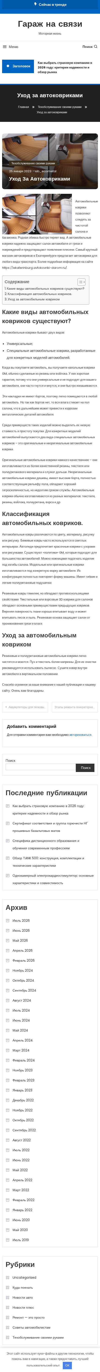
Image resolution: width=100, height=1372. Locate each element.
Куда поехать (23, 1287)
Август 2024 (22, 1000)
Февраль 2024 (24, 1060)
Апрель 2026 (23, 950)
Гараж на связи (50, 24)
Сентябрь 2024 (24, 990)
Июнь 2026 (21, 930)
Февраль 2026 (24, 960)
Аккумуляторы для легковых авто (28, 707)
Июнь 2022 (21, 1160)
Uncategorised (24, 1277)
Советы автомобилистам (31, 1327)
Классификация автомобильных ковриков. (40, 294)
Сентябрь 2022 (24, 1130)
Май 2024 (20, 1030)
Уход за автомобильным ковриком (34, 299)
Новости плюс (23, 1307)
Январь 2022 (22, 1210)
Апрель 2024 (23, 1040)
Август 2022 (22, 1140)
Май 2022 (20, 1170)
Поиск (88, 46)
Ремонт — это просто (29, 1317)
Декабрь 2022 (23, 1100)
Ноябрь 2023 (23, 1070)
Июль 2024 (21, 1010)
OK (67, 1365)
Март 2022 (21, 1190)
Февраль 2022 (23, 1200)
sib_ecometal (46, 171)
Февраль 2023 (23, 1080)
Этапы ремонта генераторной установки (76, 707)
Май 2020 (20, 1230)
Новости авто (23, 1297)
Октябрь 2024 (23, 980)
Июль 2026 (21, 920)
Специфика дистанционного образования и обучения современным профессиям (46, 844)
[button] (79, 282)
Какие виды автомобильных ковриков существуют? (45, 288)
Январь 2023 (22, 1090)
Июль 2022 (21, 1150)
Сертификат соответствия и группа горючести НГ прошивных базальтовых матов (50, 827)
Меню (13, 46)
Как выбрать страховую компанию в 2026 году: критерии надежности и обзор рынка (64, 67)
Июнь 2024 (21, 1020)
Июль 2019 (21, 1240)
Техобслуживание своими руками (33, 163)
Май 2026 (20, 940)
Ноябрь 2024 (23, 970)
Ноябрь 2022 (23, 1110)
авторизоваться (80, 735)
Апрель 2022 (22, 1180)
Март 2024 (21, 1050)
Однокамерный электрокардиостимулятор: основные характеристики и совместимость (53, 879)
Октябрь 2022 (23, 1120)
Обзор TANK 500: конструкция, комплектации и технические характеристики (48, 862)
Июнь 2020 (21, 1220)
